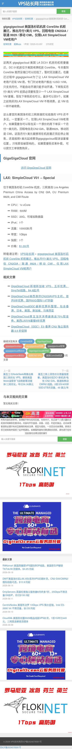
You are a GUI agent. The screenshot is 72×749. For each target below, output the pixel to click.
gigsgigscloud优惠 (34, 346)
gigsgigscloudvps (14, 346)
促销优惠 (29, 18)
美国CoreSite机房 (54, 355)
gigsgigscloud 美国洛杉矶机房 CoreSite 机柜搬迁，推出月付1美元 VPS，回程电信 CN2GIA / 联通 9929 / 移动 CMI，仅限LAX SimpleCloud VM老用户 (35, 33)
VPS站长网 (36, 3)
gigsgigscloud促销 (56, 346)
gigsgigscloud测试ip (15, 355)
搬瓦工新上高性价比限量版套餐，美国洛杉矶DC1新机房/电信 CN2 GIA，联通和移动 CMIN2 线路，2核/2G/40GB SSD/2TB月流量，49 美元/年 (53, 380)
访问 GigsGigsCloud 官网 (36, 168)
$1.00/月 (24, 246)
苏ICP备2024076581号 (31, 741)
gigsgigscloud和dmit (15, 350)
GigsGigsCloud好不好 (39, 350)
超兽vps (17, 44)
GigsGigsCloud (44, 341)
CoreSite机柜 (26, 341)
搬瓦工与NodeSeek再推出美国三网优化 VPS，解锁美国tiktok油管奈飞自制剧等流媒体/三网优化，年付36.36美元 (18, 379)
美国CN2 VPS (35, 355)
